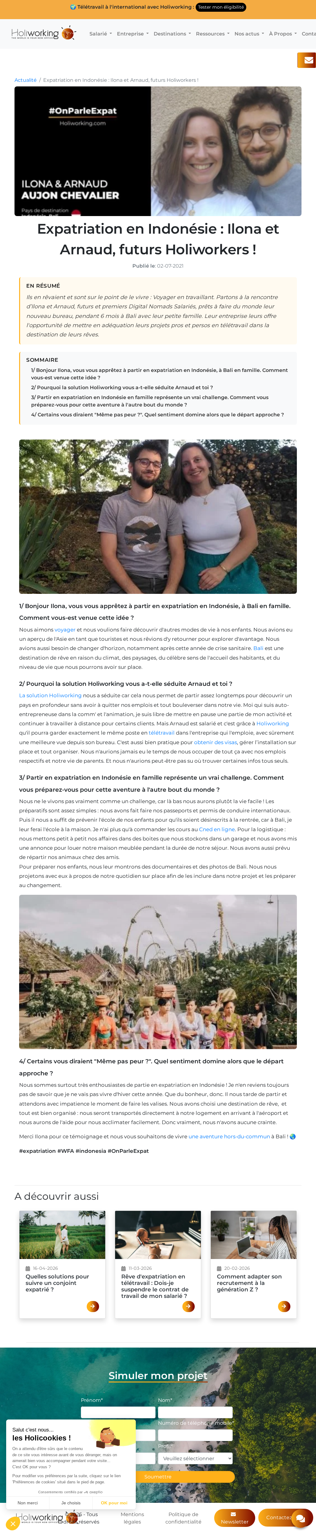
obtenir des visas (215, 742)
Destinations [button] (170, 34)
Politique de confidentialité (183, 1518)
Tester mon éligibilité (221, 7)
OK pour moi (114, 1502)
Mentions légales (132, 1518)
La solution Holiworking (50, 695)
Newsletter (234, 1522)
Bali (258, 648)
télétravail (162, 733)
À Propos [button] (281, 34)
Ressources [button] (211, 34)
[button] (13, 1523)
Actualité (26, 80)
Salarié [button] (98, 34)
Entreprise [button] (131, 34)
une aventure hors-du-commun (229, 1136)
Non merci (28, 1502)
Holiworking (272, 723)
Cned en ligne (217, 829)
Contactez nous (286, 1517)
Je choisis (71, 1502)
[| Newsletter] (306, 60)
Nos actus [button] (247, 34)
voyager (65, 630)
